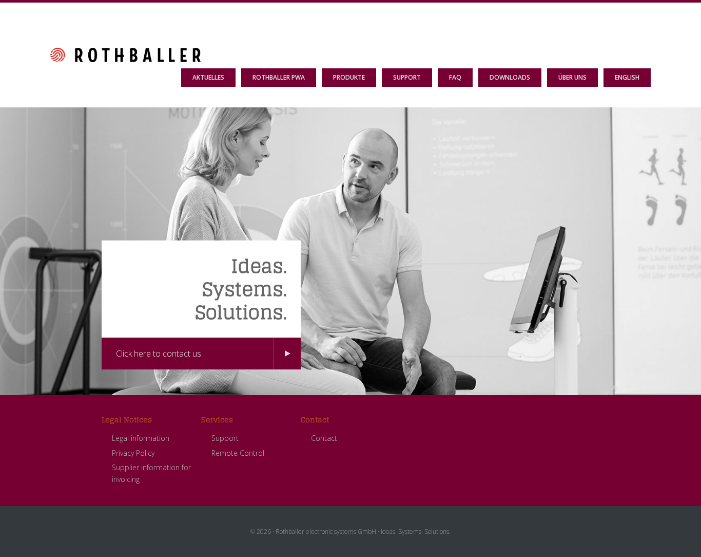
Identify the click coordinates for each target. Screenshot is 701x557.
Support (225, 438)
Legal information (140, 438)
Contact (324, 438)
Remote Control (237, 453)
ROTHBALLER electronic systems (125, 23)
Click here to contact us (158, 353)
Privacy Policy (133, 453)
